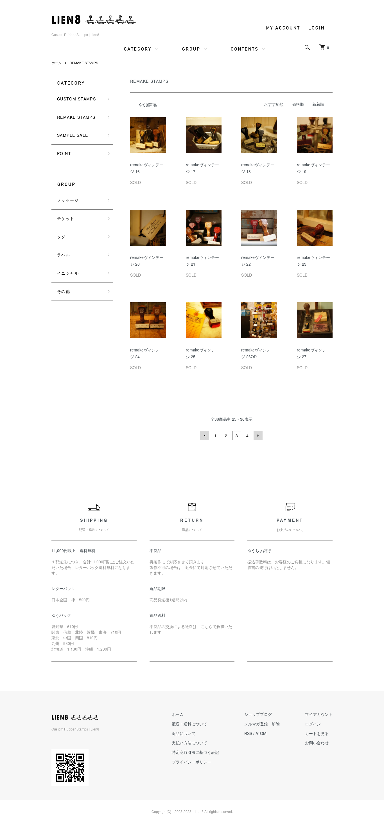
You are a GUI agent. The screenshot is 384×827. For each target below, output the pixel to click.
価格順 (298, 104)
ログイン (313, 724)
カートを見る (317, 733)
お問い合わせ (317, 742)
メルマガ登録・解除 (262, 724)
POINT (64, 153)
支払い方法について (189, 742)
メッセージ (68, 200)
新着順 (318, 104)
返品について (183, 733)
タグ (61, 236)
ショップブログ (258, 714)
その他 (63, 291)
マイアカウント (319, 714)
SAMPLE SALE (72, 135)
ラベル (63, 254)
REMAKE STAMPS (83, 62)
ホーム (56, 62)
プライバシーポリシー (191, 762)
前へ (204, 435)
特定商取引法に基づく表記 (195, 752)
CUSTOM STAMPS (76, 99)
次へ (258, 435)
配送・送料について (189, 724)
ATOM (261, 733)
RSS (248, 733)
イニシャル (68, 273)
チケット (65, 218)
